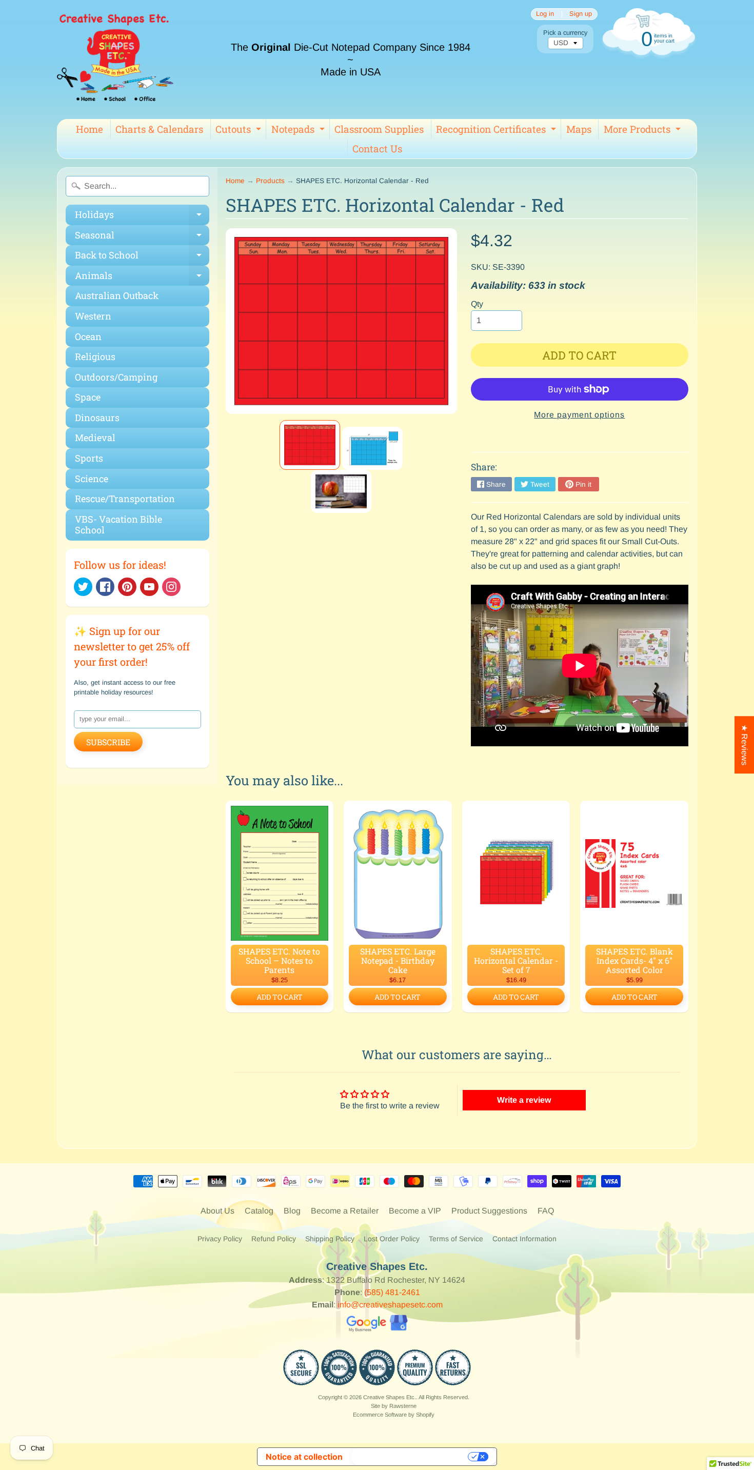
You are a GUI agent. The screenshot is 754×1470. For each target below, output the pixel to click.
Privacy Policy (219, 1239)
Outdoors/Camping (116, 377)
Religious (95, 356)
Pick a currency (565, 32)
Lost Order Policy (392, 1239)
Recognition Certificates (497, 131)
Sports (89, 458)
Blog (292, 1210)
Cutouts (239, 131)
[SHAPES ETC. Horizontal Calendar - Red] (310, 445)
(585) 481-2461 (392, 1292)
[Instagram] (171, 587)
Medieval (95, 437)
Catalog (259, 1210)
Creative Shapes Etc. (389, 1397)
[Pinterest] (127, 587)
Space (88, 397)
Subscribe (108, 742)
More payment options (579, 414)
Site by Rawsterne (393, 1406)
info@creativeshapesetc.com (390, 1304)
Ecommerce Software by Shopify (393, 1415)
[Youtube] (149, 587)
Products (270, 181)
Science (91, 478)
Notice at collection (304, 1457)
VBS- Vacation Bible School (118, 525)
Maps (578, 129)
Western (93, 316)
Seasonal (142, 237)
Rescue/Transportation (125, 498)
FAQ (546, 1210)
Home (89, 129)
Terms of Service (456, 1239)
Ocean (88, 336)
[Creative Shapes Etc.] (115, 59)
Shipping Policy (329, 1239)
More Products (643, 131)
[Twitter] (83, 587)
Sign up (580, 14)
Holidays (142, 216)
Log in (545, 14)
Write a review (524, 1100)
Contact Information (524, 1239)
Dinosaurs (97, 417)
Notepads (299, 131)
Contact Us (377, 148)
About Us (217, 1210)
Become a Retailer (345, 1210)
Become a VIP (415, 1210)
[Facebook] (105, 587)
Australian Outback (116, 295)
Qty (477, 304)
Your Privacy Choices (410, 1457)
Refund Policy (273, 1239)
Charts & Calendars (159, 129)
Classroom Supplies (379, 129)
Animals (142, 277)
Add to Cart (279, 997)
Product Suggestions (489, 1210)
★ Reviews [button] (744, 744)
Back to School (142, 257)
